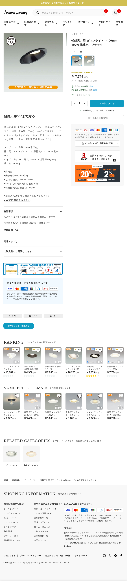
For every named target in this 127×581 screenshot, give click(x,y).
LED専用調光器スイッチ (17, 200)
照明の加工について (43, 522)
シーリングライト (12, 509)
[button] (10, 66)
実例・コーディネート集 (45, 509)
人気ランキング (41, 531)
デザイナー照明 (11, 536)
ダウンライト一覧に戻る (18, 326)
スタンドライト (11, 522)
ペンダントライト (12, 513)
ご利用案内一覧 (41, 536)
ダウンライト (79, 34)
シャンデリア (10, 527)
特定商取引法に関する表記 (57, 555)
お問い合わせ (40, 540)
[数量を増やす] (84, 103)
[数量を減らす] (74, 103)
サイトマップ (81, 555)
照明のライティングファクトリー (21, 563)
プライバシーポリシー (30, 555)
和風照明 (8, 531)
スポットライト (11, 518)
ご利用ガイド (9, 555)
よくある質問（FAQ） (44, 513)
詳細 (91, 86)
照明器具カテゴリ (12, 540)
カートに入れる (107, 103)
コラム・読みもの (42, 527)
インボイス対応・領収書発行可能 (99, 143)
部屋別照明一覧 (41, 518)
